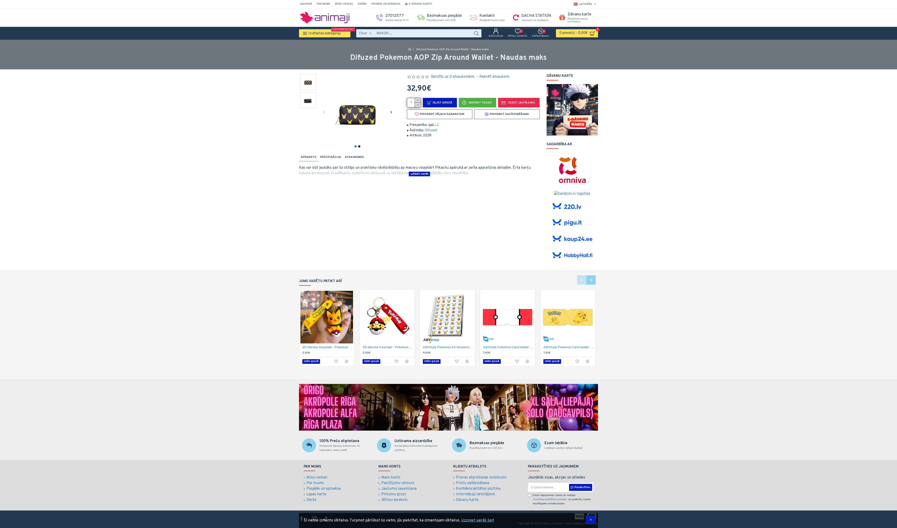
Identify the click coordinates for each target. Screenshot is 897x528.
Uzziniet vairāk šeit (477, 520)
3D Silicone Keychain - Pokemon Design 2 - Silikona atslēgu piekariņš (388, 347)
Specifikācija (330, 157)
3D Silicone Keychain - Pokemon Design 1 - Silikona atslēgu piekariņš (327, 347)
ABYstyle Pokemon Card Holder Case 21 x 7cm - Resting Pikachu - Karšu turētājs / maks (568, 347)
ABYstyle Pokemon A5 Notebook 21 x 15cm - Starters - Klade (448, 347)
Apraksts (308, 157)
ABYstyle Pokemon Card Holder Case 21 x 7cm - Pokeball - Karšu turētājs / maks (508, 347)
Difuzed (431, 130)
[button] (324, 112)
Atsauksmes (354, 157)
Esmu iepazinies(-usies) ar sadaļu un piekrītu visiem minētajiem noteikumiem (562, 499)
